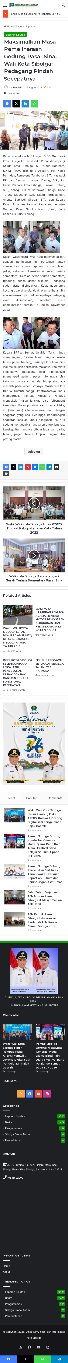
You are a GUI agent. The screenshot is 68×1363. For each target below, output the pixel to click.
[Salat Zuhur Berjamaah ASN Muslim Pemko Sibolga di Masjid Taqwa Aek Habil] (14, 897)
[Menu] (5, 6)
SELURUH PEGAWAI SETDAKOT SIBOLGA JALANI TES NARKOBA (50, 665)
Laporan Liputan (25, 26)
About (6, 1271)
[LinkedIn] (25, 103)
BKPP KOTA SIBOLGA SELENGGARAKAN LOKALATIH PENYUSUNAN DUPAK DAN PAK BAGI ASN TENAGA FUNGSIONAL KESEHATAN (17, 672)
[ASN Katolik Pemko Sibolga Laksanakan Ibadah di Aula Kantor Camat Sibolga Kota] (14, 919)
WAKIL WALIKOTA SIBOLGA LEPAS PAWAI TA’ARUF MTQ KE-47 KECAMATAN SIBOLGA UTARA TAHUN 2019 (17, 637)
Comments (55, 798)
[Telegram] (49, 467)
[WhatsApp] (34, 103)
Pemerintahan (13, 1140)
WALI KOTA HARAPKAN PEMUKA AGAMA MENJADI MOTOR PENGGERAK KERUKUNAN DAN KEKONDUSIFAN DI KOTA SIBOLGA (50, 619)
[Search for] (63, 6)
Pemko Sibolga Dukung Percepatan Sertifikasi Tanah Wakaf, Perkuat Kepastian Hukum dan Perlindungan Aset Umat (45, 874)
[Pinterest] (28, 467)
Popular (31, 798)
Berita (8, 1122)
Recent (10, 798)
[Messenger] (35, 467)
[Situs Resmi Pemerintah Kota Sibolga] (24, 5)
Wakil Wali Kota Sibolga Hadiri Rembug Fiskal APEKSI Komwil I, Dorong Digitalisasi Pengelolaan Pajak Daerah (45, 818)
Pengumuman (13, 1128)
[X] (16, 103)
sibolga (34, 451)
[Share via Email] (56, 467)
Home (10, 26)
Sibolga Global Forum (18, 1134)
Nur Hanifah (15, 87)
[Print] (6, 473)
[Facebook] (7, 103)
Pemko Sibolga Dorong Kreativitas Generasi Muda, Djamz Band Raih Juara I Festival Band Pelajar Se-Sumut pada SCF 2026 (50, 1055)
